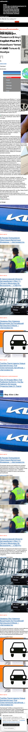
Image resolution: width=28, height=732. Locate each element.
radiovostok (3, 63)
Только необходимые (9, 728)
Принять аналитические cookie (11, 724)
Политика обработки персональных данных (11, 8)
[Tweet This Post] (15, 73)
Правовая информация (11, 10)
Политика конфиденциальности (14, 6)
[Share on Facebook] (15, 72)
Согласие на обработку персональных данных (11, 12)
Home (5, 4)
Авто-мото (21, 34)
